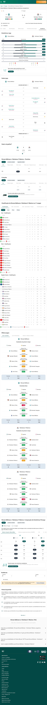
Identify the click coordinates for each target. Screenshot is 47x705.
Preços (3, 680)
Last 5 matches (5, 335)
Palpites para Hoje (5, 698)
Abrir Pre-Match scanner (13, 196)
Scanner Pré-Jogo (5, 685)
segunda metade (21, 162)
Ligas (3, 670)
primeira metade (11, 162)
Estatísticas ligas (5, 677)
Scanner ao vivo (5, 684)
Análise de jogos (5, 671)
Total (4, 162)
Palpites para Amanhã (6, 700)
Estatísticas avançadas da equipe (8, 692)
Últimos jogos (21, 28)
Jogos (3, 668)
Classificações (12, 28)
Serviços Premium (5, 682)
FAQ (2, 662)
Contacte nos (4, 660)
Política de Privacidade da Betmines (9, 659)
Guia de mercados (5, 664)
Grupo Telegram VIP (6, 694)
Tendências (42, 28)
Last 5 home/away (15, 335)
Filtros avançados (5, 673)
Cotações (4, 28)
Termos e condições (6, 657)
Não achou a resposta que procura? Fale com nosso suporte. (23, 622)
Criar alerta (11, 71)
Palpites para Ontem (6, 702)
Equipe (37, 574)
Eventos (4, 574)
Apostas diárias (5, 679)
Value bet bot (4, 689)
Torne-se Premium (40, 583)
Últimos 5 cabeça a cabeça (28, 335)
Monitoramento (5, 687)
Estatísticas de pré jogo (32, 28)
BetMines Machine (5, 675)
